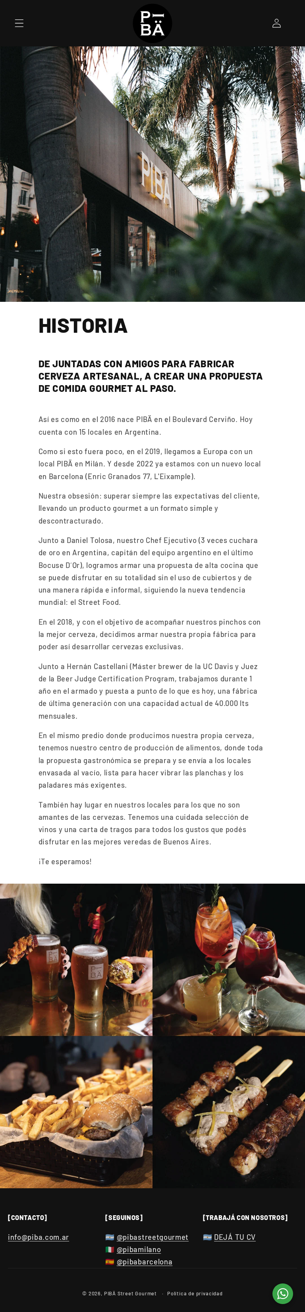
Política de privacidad (195, 1293)
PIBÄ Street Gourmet (130, 1293)
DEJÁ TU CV (235, 1237)
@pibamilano (139, 1249)
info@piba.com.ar (38, 1237)
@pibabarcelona (145, 1261)
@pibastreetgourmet (153, 1237)
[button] (19, 23)
